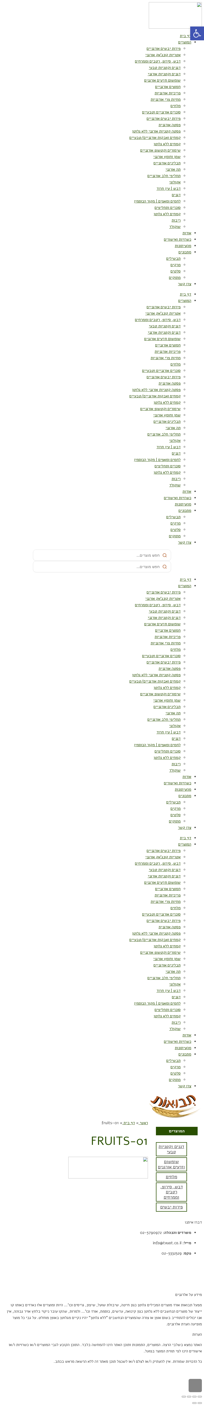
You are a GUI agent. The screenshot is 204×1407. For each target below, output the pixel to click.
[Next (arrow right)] (194, 1403)
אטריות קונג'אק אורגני (163, 55)
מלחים (176, 105)
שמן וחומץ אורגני (167, 156)
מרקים (176, 264)
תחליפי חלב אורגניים (164, 175)
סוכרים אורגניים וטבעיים (161, 112)
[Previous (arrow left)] (200, 1403)
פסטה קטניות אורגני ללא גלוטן (156, 131)
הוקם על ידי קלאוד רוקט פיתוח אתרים (172, 1371)
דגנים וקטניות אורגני (164, 74)
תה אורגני (173, 169)
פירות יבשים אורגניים (164, 48)
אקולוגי (175, 182)
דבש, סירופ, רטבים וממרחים (158, 61)
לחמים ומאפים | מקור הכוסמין (157, 201)
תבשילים (173, 258)
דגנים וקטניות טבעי (165, 67)
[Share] (194, 1396)
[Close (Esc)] (200, 1396)
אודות (186, 233)
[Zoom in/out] (184, 1396)
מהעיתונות (183, 245)
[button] (197, 33)
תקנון (197, 1263)
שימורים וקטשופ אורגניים (160, 150)
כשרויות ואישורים (177, 239)
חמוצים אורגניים (168, 86)
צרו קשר (184, 284)
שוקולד (175, 226)
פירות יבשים (171, 1207)
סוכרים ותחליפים (168, 207)
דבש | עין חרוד (168, 188)
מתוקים (175, 277)
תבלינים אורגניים (167, 163)
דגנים (176, 194)
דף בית (185, 35)
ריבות (176, 220)
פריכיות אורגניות (168, 93)
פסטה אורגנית (170, 124)
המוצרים (184, 42)
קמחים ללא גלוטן (167, 144)
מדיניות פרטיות (189, 1274)
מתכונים (184, 252)
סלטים (176, 271)
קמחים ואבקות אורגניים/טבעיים (155, 137)
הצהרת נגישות (190, 1284)
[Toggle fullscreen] (189, 1396)
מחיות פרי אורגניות (166, 99)
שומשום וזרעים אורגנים (162, 80)
